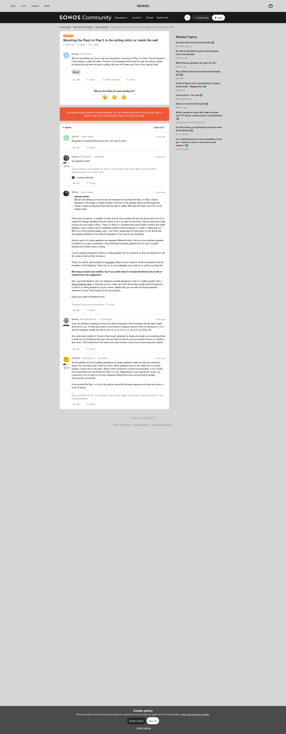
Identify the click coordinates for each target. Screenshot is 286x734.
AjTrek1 (75, 192)
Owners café (182, 57)
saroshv (75, 53)
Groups (149, 17)
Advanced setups (184, 46)
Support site (162, 17)
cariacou (76, 156)
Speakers (180, 78)
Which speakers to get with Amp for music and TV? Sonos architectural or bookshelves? (199, 114)
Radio (47, 5)
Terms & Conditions (123, 424)
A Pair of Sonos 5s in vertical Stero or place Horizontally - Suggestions (198, 85)
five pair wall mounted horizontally (193, 42)
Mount (76, 72)
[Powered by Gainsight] (143, 419)
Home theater (101, 27)
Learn (23, 5)
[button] (201, 18)
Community (65, 27)
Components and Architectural (190, 122)
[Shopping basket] (270, 6)
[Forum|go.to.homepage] (85, 18)
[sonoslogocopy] (143, 6)
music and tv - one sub (187, 95)
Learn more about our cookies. (195, 714)
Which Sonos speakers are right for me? (196, 62)
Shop (13, 5)
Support (35, 5)
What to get (181, 66)
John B (75, 136)
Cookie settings (141, 424)
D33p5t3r (76, 358)
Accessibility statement (161, 424)
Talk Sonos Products (83, 27)
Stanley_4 (76, 319)
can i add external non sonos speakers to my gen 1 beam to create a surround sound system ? (199, 142)
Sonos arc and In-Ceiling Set (190, 103)
